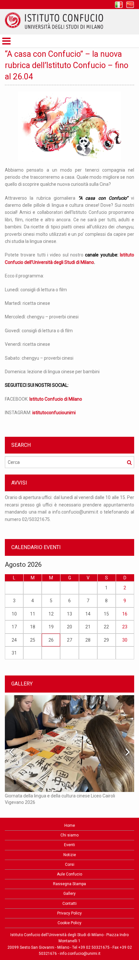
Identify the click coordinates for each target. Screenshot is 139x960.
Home (69, 825)
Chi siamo (69, 835)
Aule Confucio (69, 874)
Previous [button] (11, 751)
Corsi (69, 864)
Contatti (69, 903)
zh (130, 4)
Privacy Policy (69, 913)
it (119, 4)
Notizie (69, 855)
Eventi (69, 845)
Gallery (69, 893)
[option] (69, 511)
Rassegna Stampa (69, 884)
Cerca (129, 462)
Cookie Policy (69, 923)
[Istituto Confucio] (54, 20)
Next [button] (128, 751)
